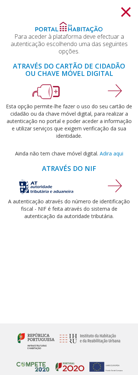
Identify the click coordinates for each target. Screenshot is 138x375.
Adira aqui (111, 153)
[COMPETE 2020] (32, 363)
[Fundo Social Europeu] (104, 363)
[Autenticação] (115, 90)
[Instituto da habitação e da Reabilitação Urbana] (88, 340)
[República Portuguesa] (36, 340)
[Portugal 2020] (68, 363)
